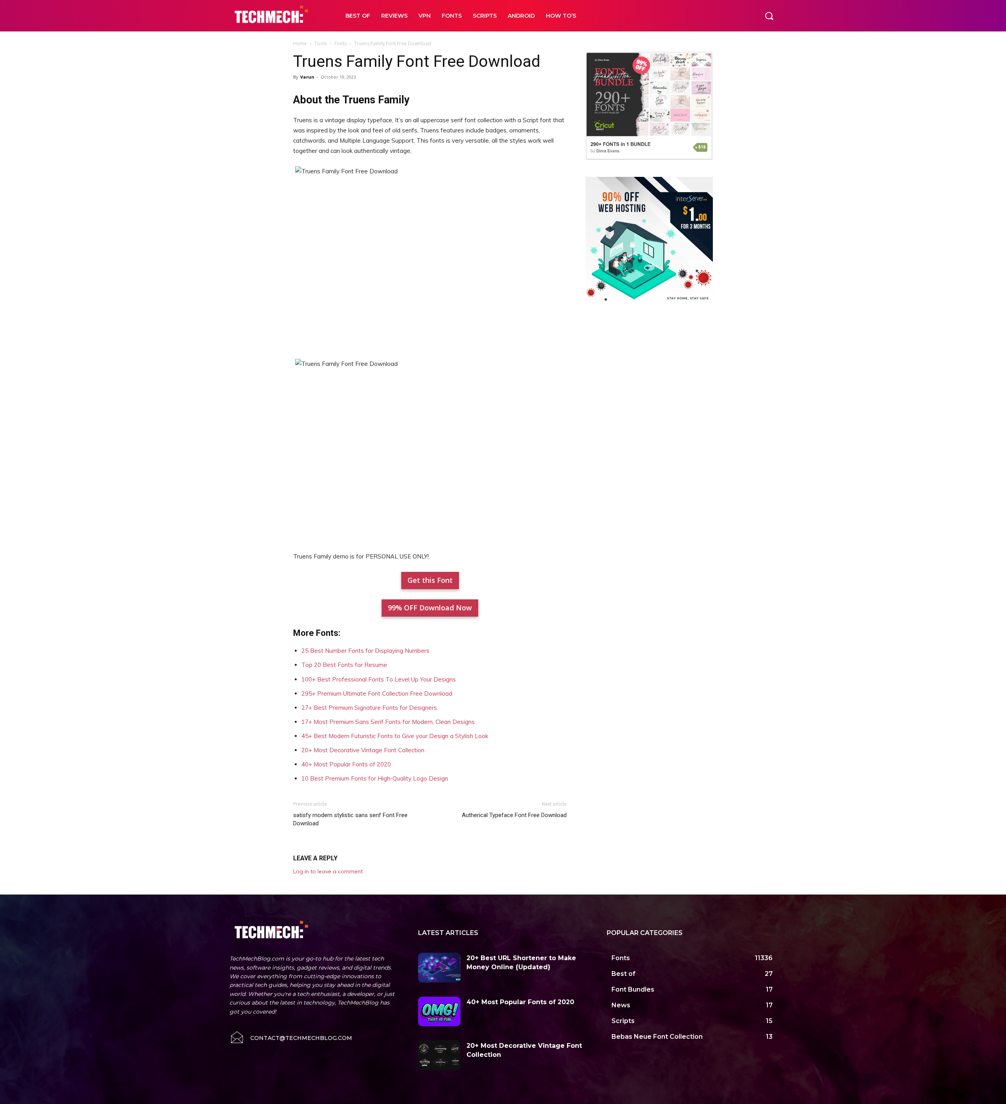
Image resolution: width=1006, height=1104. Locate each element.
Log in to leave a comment (328, 871)
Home (300, 43)
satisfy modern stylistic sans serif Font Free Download (350, 819)
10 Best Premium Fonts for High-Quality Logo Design (374, 778)
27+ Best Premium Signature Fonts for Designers (369, 707)
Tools (320, 43)
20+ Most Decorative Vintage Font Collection (362, 750)
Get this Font (430, 580)
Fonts (340, 43)
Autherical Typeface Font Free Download (514, 815)
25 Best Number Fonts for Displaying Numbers (365, 650)
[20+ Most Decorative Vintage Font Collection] (439, 1055)
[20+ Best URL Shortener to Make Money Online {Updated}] (439, 968)
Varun (307, 77)
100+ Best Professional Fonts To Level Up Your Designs (378, 679)
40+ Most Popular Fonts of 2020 (346, 764)
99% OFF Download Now (430, 607)
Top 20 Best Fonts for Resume (344, 665)
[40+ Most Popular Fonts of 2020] (439, 1012)
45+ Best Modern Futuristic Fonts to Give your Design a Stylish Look (394, 736)
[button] (769, 15)
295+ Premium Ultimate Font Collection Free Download (376, 693)
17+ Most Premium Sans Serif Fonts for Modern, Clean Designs (388, 722)
